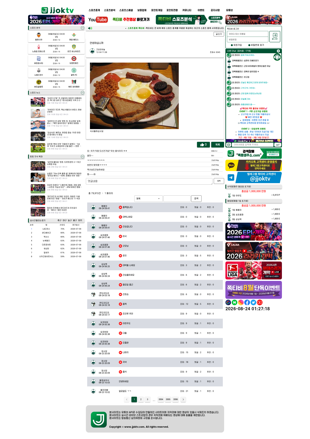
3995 (168, 399)
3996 (175, 399)
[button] (148, 198)
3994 (161, 399)
